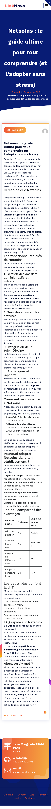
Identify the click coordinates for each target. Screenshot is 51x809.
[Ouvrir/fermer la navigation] (46, 5)
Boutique (30, 798)
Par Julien (17, 715)
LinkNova (8, 794)
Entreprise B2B (32, 92)
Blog (32, 794)
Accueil (16, 92)
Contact (22, 794)
